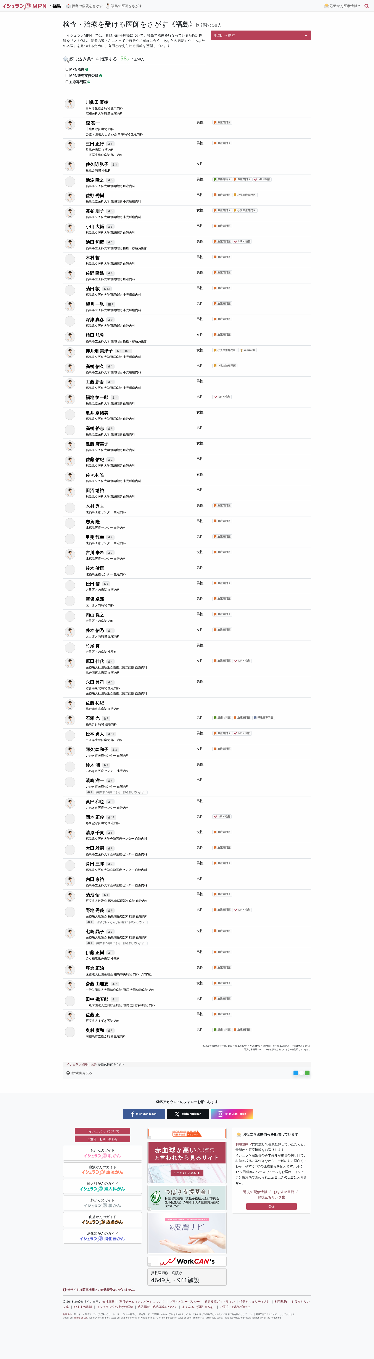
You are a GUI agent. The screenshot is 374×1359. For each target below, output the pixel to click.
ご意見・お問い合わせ (102, 1139)
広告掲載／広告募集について (157, 1307)
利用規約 (241, 1144)
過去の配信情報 (255, 1191)
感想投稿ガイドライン (220, 1301)
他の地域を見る (81, 1073)
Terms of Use (80, 1317)
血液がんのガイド (102, 1167)
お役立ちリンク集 (271, 1197)
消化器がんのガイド (102, 1233)
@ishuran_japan (235, 1114)
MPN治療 (76, 69)
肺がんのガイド (102, 1200)
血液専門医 (77, 81)
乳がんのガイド (102, 1150)
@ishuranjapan (191, 1114)
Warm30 (249, 350)
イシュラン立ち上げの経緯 (115, 1307)
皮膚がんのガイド (102, 1216)
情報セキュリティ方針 (255, 1301)
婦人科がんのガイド (102, 1183)
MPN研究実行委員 (83, 75)
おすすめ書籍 (284, 1191)
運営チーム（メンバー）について (142, 1301)
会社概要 (108, 1301)
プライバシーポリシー (184, 1301)
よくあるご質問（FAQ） (198, 1307)
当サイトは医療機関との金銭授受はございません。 (101, 1290)
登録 (271, 1206)
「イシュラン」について (102, 1131)
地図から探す (224, 35)
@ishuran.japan (145, 1114)
